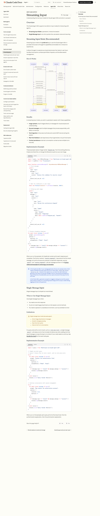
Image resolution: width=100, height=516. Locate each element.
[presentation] (49, 205)
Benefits (82, 21)
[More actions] (70, 15)
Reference (46, 6)
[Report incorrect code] (65, 156)
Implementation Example (86, 23)
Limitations (82, 30)
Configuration (38, 6)
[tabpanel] (49, 205)
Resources (67, 6)
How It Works (83, 18)
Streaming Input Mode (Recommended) (88, 16)
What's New (60, 6)
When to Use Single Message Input (88, 28)
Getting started (7, 6)
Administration (29, 6)
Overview (80, 14)
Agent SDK (53, 6)
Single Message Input (83, 26)
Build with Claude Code (18, 6)
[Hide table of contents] (77, 13)
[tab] (30, 156)
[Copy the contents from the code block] (67, 156)
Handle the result (31, 336)
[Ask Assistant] (70, 156)
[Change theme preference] (95, 2)
